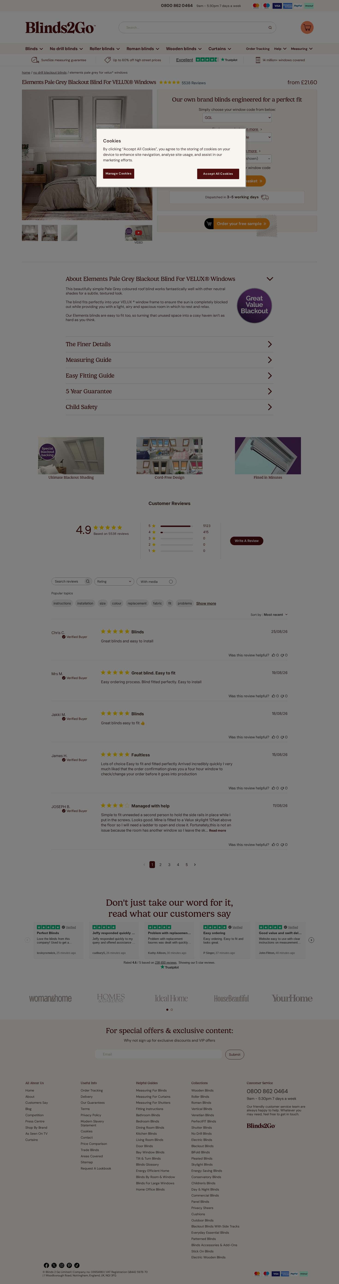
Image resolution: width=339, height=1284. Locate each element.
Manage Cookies (118, 173)
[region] (171, 157)
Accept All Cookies (218, 174)
